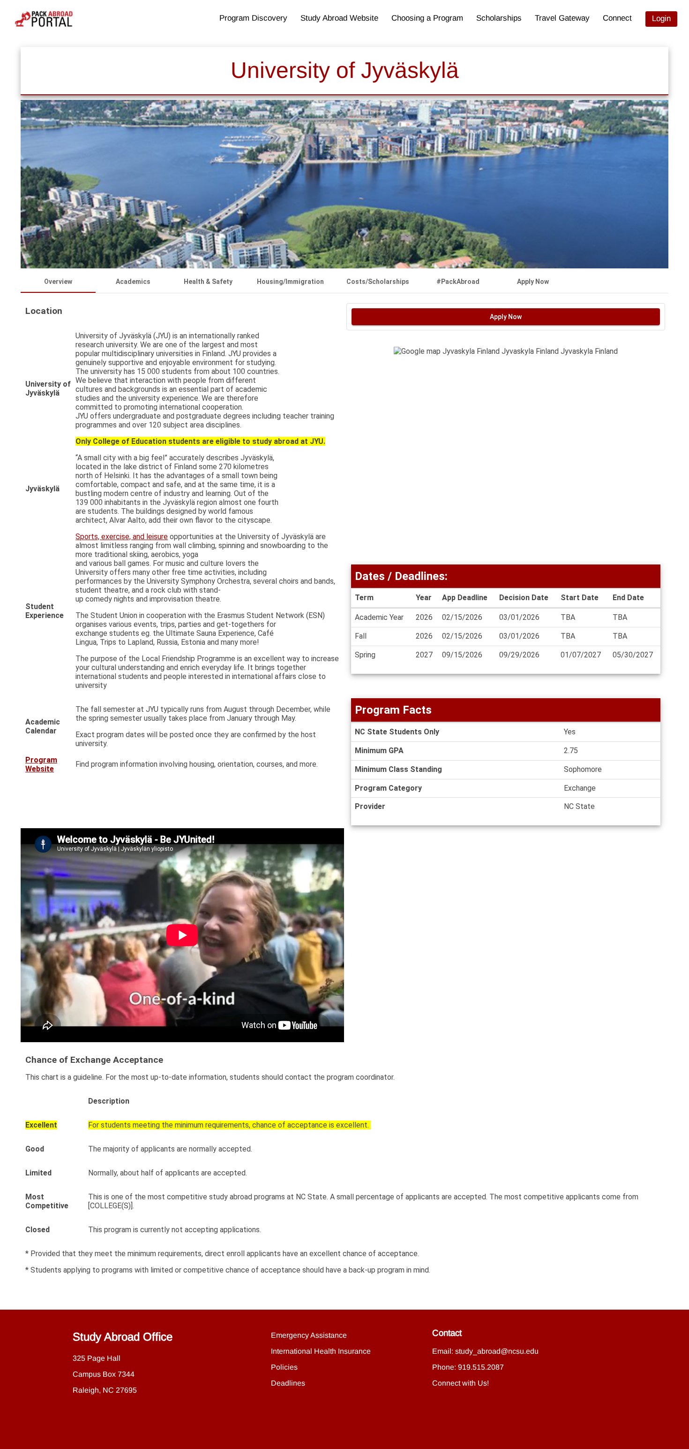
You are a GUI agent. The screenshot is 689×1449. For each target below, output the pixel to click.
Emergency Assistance (309, 1335)
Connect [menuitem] (617, 18)
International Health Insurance (321, 1351)
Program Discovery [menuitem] (253, 18)
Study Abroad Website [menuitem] (339, 18)
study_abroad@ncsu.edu (497, 1351)
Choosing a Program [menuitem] (427, 18)
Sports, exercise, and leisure (121, 536)
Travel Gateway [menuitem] (562, 18)
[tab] (58, 281)
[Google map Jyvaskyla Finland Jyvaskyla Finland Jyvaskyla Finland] (505, 454)
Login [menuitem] (661, 18)
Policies (284, 1367)
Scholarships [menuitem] (499, 18)
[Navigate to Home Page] (44, 19)
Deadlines (288, 1383)
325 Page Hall (96, 1358)
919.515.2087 (481, 1367)
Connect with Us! (460, 1383)
